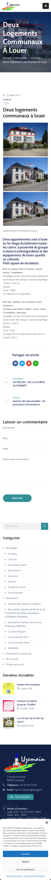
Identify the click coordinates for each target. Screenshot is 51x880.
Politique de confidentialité (34, 876)
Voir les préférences (25, 869)
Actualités (21, 58)
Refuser (25, 861)
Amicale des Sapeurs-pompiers (24, 604)
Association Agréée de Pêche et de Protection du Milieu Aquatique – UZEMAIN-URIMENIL (25, 613)
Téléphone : (22, 785)
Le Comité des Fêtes (19, 642)
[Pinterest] (29, 363)
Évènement (14, 570)
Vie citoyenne (15, 592)
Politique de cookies (14, 876)
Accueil (7, 58)
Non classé (12, 659)
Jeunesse (13, 576)
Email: (24, 789)
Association (12, 598)
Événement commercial (18, 653)
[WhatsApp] (36, 363)
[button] (46, 822)
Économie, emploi (17, 565)
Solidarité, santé (16, 587)
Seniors (12, 581)
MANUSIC (13, 648)
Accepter (25, 854)
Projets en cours (15, 664)
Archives (36, 58)
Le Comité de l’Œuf (18, 637)
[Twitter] (22, 363)
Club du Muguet (17, 631)
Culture (12, 559)
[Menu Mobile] (45, 6)
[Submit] (44, 526)
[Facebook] (15, 363)
